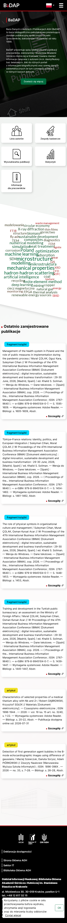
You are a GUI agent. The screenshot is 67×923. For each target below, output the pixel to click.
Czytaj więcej (13, 915)
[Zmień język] (51, 5)
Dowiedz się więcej (33, 81)
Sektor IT (8, 865)
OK (59, 907)
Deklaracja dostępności (17, 851)
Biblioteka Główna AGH (17, 870)
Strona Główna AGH (15, 860)
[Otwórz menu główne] (61, 5)
